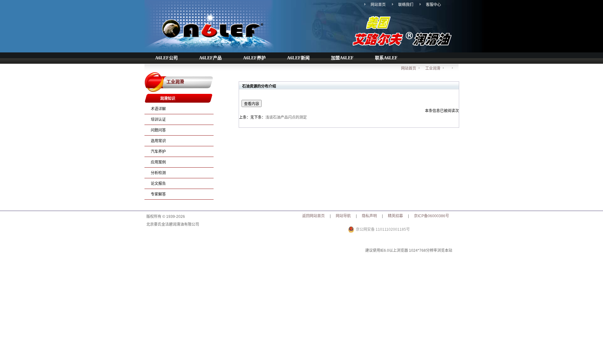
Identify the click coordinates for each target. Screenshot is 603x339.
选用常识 (158, 141)
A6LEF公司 (166, 58)
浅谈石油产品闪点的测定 (286, 117)
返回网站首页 (313, 216)
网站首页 (378, 5)
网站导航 (343, 216)
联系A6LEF (386, 58)
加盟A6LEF (342, 58)
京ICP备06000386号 (431, 216)
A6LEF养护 (254, 58)
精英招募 (395, 216)
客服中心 (433, 5)
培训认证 (158, 119)
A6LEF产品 (210, 58)
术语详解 (158, 109)
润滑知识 (167, 98)
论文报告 (158, 183)
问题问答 (158, 130)
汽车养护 (158, 151)
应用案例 (158, 162)
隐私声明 (369, 216)
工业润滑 (432, 68)
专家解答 (158, 194)
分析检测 (158, 173)
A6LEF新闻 (298, 58)
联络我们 (405, 5)
